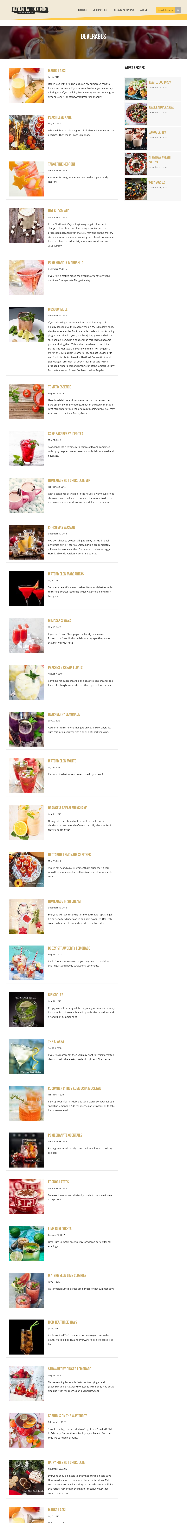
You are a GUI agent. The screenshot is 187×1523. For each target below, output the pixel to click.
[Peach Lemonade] (26, 132)
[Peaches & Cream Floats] (26, 682)
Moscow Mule (57, 309)
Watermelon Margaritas (66, 574)
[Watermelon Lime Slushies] (26, 1290)
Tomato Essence (59, 387)
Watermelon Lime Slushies (67, 1275)
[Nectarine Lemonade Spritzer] (26, 869)
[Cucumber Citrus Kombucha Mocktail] (26, 1103)
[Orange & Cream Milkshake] (26, 822)
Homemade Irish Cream (64, 901)
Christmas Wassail (61, 527)
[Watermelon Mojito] (26, 775)
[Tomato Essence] (26, 401)
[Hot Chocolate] (26, 225)
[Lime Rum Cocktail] (26, 1243)
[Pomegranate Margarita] (26, 277)
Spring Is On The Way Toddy (67, 1416)
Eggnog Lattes (58, 1182)
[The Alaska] (26, 1056)
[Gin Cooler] (26, 1009)
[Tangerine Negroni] (26, 178)
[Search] (178, 10)
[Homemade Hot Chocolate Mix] (26, 495)
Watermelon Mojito (62, 761)
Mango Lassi (57, 70)
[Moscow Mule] (26, 323)
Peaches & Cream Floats (65, 667)
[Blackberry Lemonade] (26, 729)
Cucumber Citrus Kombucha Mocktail (74, 1088)
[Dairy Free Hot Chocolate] (26, 1477)
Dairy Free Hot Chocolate (66, 1462)
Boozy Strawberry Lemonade (69, 948)
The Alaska (56, 1041)
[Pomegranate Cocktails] (26, 1149)
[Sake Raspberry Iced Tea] (26, 448)
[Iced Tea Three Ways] (26, 1336)
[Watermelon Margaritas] (26, 588)
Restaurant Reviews (123, 9)
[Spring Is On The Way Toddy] (26, 1430)
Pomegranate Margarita (65, 262)
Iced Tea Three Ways (62, 1322)
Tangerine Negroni (61, 164)
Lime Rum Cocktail (61, 1228)
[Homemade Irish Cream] (26, 916)
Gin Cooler (55, 995)
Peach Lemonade (60, 117)
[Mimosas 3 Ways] (26, 635)
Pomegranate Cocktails (65, 1135)
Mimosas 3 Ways (59, 621)
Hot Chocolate (58, 211)
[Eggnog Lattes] (26, 1196)
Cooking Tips (100, 9)
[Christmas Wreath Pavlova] (152, 164)
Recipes (82, 9)
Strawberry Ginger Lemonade (69, 1369)
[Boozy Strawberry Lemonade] (26, 962)
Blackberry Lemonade (64, 714)
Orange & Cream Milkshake (67, 808)
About (143, 9)
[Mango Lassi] (26, 85)
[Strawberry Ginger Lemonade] (26, 1383)
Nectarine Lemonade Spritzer (69, 854)
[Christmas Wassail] (26, 542)
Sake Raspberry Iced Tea (65, 433)
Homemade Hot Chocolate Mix (69, 480)
